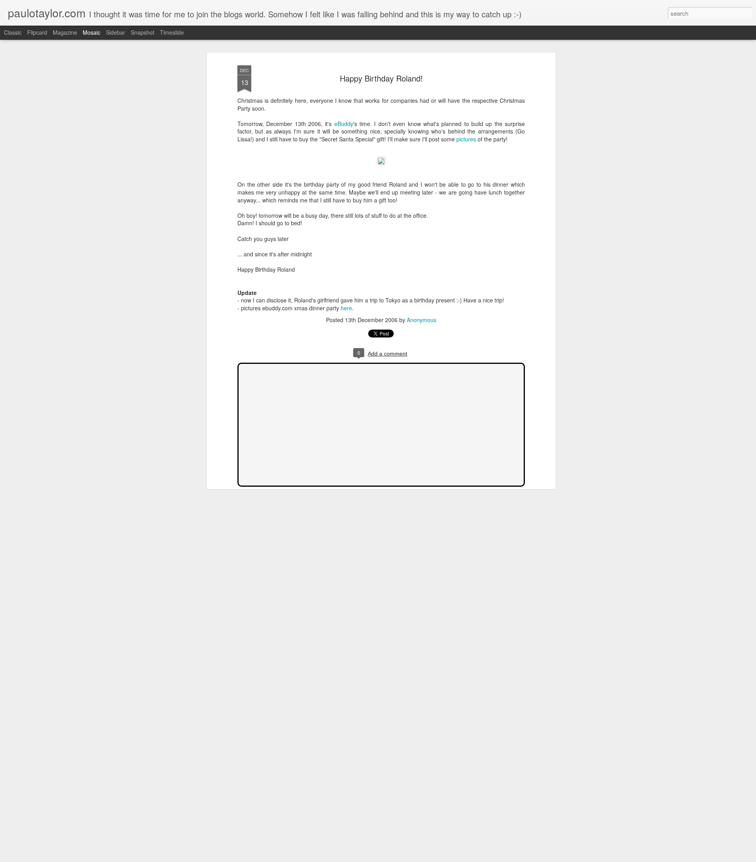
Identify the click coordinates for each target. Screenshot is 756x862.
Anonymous (421, 320)
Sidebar (115, 32)
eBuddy (343, 124)
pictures (466, 139)
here (346, 308)
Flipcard (37, 32)
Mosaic (91, 32)
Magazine (65, 32)
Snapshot (142, 32)
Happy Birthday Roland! (381, 78)
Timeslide (172, 32)
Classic (13, 32)
